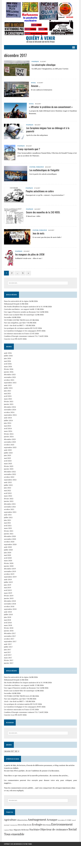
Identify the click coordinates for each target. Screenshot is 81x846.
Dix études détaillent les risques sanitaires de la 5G (23, 306)
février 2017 (8, 660)
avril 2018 (8, 622)
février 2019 (8, 595)
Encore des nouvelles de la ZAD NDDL (43, 212)
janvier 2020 (8, 566)
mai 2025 (7, 393)
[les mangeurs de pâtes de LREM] (8, 264)
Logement (6, 830)
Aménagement (37, 819)
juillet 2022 (8, 485)
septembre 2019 (10, 577)
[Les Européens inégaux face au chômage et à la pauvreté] (14, 138)
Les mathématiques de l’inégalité (44, 170)
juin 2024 (7, 423)
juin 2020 (7, 552)
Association (61, 820)
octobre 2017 (9, 639)
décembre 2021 (10, 504)
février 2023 (8, 466)
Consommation (13, 825)
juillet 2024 (8, 420)
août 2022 (8, 482)
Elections (47, 825)
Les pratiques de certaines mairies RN (18, 328)
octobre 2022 (9, 477)
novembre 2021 (10, 507)
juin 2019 (7, 585)
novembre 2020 (10, 539)
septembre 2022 (10, 480)
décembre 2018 (10, 601)
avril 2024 (8, 428)
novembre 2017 (10, 636)
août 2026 (8, 353)
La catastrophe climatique (43, 65)
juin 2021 (7, 520)
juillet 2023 (8, 453)
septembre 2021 (10, 512)
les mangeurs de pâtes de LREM (29, 254)
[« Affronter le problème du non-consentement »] (15, 116)
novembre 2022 (10, 474)
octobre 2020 (9, 542)
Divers (20, 825)
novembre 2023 (10, 442)
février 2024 (8, 434)
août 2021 (8, 515)
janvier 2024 (8, 436)
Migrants (17, 830)
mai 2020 (7, 555)
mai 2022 (7, 490)
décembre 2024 (10, 407)
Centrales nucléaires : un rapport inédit (19, 309)
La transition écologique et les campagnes (20, 331)
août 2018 (8, 612)
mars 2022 (8, 496)
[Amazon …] (16, 95)
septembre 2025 (10, 382)
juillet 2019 (8, 582)
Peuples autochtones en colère (40, 191)
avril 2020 (8, 558)
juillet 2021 (8, 517)
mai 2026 (7, 361)
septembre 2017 (10, 641)
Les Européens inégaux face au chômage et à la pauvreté (47, 129)
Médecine (25, 830)
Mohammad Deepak (11, 304)
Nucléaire (34, 829)
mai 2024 (7, 426)
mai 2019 (7, 587)
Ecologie (37, 824)
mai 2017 (7, 652)
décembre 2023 (10, 439)
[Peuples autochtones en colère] (14, 201)
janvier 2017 (8, 663)
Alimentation (22, 820)
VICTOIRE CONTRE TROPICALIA (17, 320)
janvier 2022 (8, 501)
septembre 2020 (10, 544)
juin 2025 (7, 391)
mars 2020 (8, 560)
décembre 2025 (10, 374)
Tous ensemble (14, 834)
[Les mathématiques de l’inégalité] (15, 180)
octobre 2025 (9, 380)
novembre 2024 (10, 409)
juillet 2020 (8, 550)
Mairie (11, 830)
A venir (68, 820)
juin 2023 (7, 455)
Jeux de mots (38, 233)
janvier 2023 (8, 469)
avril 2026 (8, 364)
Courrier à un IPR (10, 339)
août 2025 (8, 385)
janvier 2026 (8, 372)
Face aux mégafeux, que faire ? (15, 323)
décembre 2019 (10, 568)
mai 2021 (7, 523)
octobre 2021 (9, 509)
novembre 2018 (10, 604)
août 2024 (8, 418)
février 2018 (8, 628)
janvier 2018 (8, 631)
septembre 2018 (10, 609)
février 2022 (8, 498)
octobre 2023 (9, 444)
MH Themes (29, 844)
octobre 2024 (9, 412)
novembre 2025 (10, 377)
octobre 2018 (9, 606)
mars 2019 (8, 593)
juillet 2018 (8, 614)
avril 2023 (8, 461)
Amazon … (35, 86)
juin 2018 (7, 617)
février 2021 (8, 531)
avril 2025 (8, 396)
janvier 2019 (8, 598)
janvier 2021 (8, 534)
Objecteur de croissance (54, 829)
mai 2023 (7, 458)
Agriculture (10, 819)
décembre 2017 (10, 633)
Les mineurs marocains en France (17, 333)
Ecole (29, 825)
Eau (25, 824)
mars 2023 (8, 463)
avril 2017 (8, 655)
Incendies (7, 317)
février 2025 (8, 401)
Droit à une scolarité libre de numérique (19, 314)
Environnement (62, 824)
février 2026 (8, 369)
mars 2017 (8, 657)
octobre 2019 (9, 574)
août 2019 (8, 579)
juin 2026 (7, 358)
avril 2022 (8, 493)
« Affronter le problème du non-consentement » (51, 107)
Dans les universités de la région (16, 301)
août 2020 (8, 547)
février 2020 (8, 563)
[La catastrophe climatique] (17, 74)
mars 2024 (8, 431)
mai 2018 (7, 620)
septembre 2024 (10, 415)
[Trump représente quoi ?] (9, 159)
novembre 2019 (10, 571)
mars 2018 (8, 625)
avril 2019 (8, 590)
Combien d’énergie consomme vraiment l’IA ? (21, 336)
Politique (35, 61)
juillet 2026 (8, 355)
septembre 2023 (10, 447)
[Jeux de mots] (17, 243)
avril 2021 (8, 525)
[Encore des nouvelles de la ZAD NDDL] (14, 222)
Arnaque (52, 819)
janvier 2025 (8, 404)
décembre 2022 (10, 471)
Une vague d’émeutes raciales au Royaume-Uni (21, 312)
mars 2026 (8, 366)
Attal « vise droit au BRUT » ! (15, 325)
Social (33, 82)
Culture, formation (36, 167)
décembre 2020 (10, 536)
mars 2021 (8, 528)
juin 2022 (7, 488)
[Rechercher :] (38, 283)
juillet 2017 (8, 647)
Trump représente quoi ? (29, 149)
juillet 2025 (8, 388)
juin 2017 (7, 649)
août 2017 (8, 644)
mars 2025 (8, 399)
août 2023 (8, 450)
